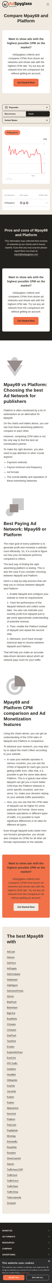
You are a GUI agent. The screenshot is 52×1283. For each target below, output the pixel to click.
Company (7, 1249)
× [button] (49, 1261)
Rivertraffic (12, 1141)
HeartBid (11, 1074)
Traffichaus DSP (15, 1169)
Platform (11, 1119)
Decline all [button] (37, 1277)
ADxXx (10, 996)
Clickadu (11, 1024)
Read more (25, 1273)
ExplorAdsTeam (15, 1052)
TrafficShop (12, 1192)
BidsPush (12, 1002)
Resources (8, 1243)
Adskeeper (12, 979)
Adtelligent (12, 985)
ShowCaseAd (14, 1158)
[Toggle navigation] (48, 4)
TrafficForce (13, 1181)
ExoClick (11, 1058)
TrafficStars (12, 1186)
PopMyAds (12, 1130)
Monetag (11, 1136)
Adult (31, 114)
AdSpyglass (9, 203)
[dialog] (26, 1270)
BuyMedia (12, 1019)
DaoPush (11, 1035)
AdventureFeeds (15, 991)
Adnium (11, 957)
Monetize (7, 1231)
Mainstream (10, 114)
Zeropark (11, 1203)
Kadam (10, 1097)
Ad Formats (8, 1237)
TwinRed (11, 1041)
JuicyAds (11, 1091)
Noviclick (11, 1114)
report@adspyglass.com (26, 254)
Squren (10, 1164)
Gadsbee (11, 1069)
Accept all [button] (14, 1277)
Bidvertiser (12, 1007)
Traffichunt (12, 1175)
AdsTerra (11, 963)
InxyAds (11, 1086)
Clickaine (11, 1030)
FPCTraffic (12, 1063)
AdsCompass (13, 974)
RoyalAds (12, 1147)
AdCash (11, 952)
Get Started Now (26, 82)
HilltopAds (12, 1080)
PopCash (11, 1125)
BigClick (11, 1013)
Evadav (10, 1046)
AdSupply (12, 968)
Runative (11, 1153)
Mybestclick (12, 1108)
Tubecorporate (14, 1197)
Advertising (8, 1255)
